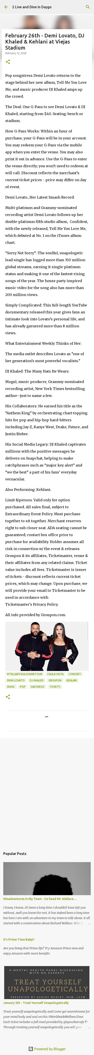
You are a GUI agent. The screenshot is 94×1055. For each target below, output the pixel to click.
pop (23, 686)
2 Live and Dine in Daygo (32, 7)
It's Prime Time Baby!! (18, 939)
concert (75, 674)
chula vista (55, 674)
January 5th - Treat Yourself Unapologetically (36, 1003)
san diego (37, 686)
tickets (54, 686)
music (11, 686)
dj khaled (37, 680)
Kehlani (71, 680)
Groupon (55, 680)
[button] (7, 62)
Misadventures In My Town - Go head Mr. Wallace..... (40, 899)
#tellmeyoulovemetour (24, 674)
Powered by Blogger (49, 1049)
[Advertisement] (47, 791)
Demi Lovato (16, 680)
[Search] (88, 7)
